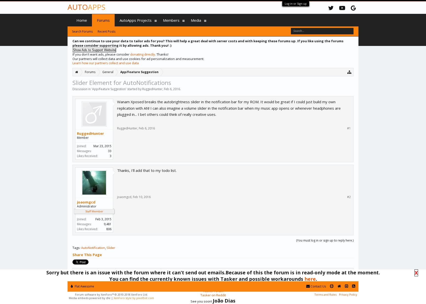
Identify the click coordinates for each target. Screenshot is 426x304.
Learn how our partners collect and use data (105, 63)
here (310, 279)
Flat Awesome (84, 286)
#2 (349, 197)
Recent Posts (106, 31)
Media (196, 20)
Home (81, 20)
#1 (349, 128)
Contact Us (318, 286)
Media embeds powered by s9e (89, 298)
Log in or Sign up (296, 3)
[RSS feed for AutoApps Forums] (353, 286)
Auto (86, 7)
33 (109, 151)
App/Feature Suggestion (109, 89)
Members (171, 20)
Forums (103, 20)
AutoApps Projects (136, 20)
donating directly (142, 54)
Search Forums (82, 31)
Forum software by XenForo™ (111, 294)
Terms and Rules (325, 294)
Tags (76, 247)
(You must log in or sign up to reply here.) (325, 240)
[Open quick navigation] (349, 72)
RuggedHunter (152, 89)
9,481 (107, 224)
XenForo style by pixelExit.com (134, 298)
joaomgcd (86, 202)
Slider (110, 247)
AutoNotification (93, 247)
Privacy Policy (348, 294)
